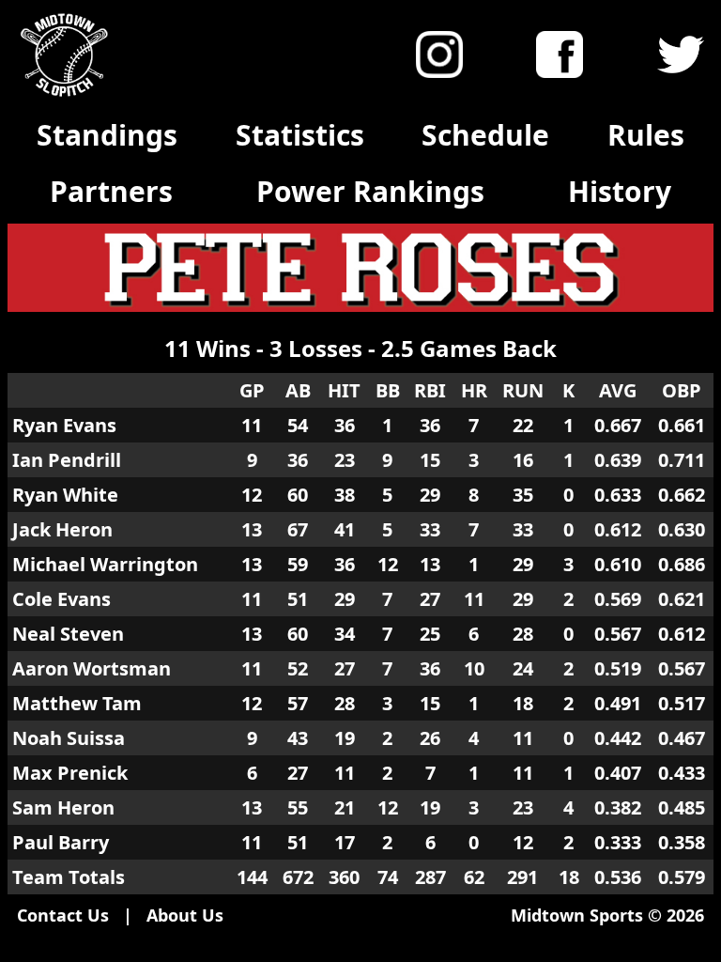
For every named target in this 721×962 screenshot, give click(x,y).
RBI (430, 390)
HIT (344, 390)
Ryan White (65, 494)
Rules (645, 135)
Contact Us (63, 915)
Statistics (300, 135)
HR (474, 390)
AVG (618, 390)
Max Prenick (70, 772)
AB (298, 390)
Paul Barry (60, 842)
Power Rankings (370, 191)
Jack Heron (62, 529)
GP (252, 390)
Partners (111, 191)
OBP (681, 390)
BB (388, 390)
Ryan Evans (64, 425)
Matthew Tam (77, 703)
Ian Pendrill (66, 460)
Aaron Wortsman (91, 668)
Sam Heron (63, 807)
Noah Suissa (68, 738)
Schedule (485, 135)
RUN (523, 390)
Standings (107, 135)
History (619, 191)
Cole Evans (61, 599)
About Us (184, 915)
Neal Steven (68, 633)
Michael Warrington (105, 564)
